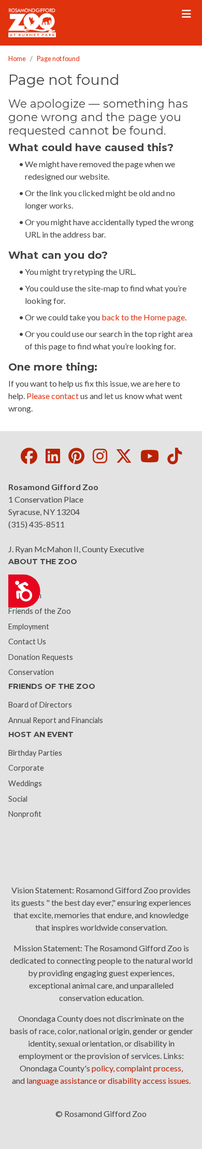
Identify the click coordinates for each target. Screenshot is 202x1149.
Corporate (26, 767)
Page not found (58, 58)
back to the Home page (143, 317)
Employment (28, 626)
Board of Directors (40, 704)
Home (17, 58)
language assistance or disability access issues (107, 1080)
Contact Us (27, 641)
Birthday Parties (35, 752)
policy (102, 1068)
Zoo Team (24, 595)
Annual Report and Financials (55, 720)
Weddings (25, 783)
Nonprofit (24, 813)
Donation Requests (40, 657)
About (19, 580)
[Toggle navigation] (186, 14)
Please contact (52, 396)
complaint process (148, 1068)
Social (17, 798)
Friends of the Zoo (39, 611)
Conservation (31, 672)
